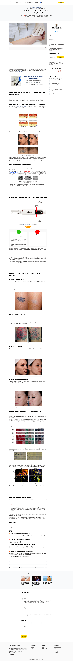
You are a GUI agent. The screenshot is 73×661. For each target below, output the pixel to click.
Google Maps (33, 651)
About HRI (32, 647)
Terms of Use (44, 651)
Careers (32, 648)
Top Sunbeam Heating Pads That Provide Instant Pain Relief (55, 38)
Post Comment (24, 636)
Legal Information (33, 649)
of (28, 342)
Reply (51, 598)
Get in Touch (61, 2)
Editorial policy (44, 648)
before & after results (19, 71)
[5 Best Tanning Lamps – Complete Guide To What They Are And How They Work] (36, 578)
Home (17, 2)
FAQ (51, 94)
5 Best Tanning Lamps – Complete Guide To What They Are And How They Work (56, 49)
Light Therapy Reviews (28, 2)
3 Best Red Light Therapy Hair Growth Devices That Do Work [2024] (55, 41)
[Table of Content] (45, 48)
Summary (52, 93)
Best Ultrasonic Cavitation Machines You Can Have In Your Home (56, 45)
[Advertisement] (28, 56)
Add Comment (23, 626)
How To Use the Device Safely (56, 91)
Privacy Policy (44, 649)
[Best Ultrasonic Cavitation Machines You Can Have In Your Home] (25, 578)
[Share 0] (46, 567)
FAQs (43, 647)
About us (21, 2)
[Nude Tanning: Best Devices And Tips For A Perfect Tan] (47, 578)
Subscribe (60, 57)
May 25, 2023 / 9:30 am (46, 607)
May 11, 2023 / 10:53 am (46, 598)
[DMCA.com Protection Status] (11, 654)
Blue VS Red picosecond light (55, 83)
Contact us (36, 2)
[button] (32, 2)
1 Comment (28, 585)
